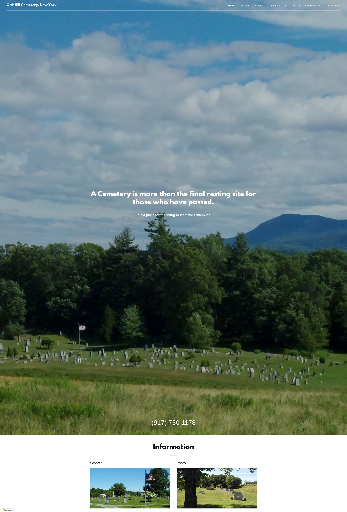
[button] (244, 5)
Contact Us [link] (332, 5)
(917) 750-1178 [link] (173, 422)
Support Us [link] (312, 5)
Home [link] (231, 5)
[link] (32, 5)
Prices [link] (275, 5)
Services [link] (260, 5)
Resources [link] (292, 5)
